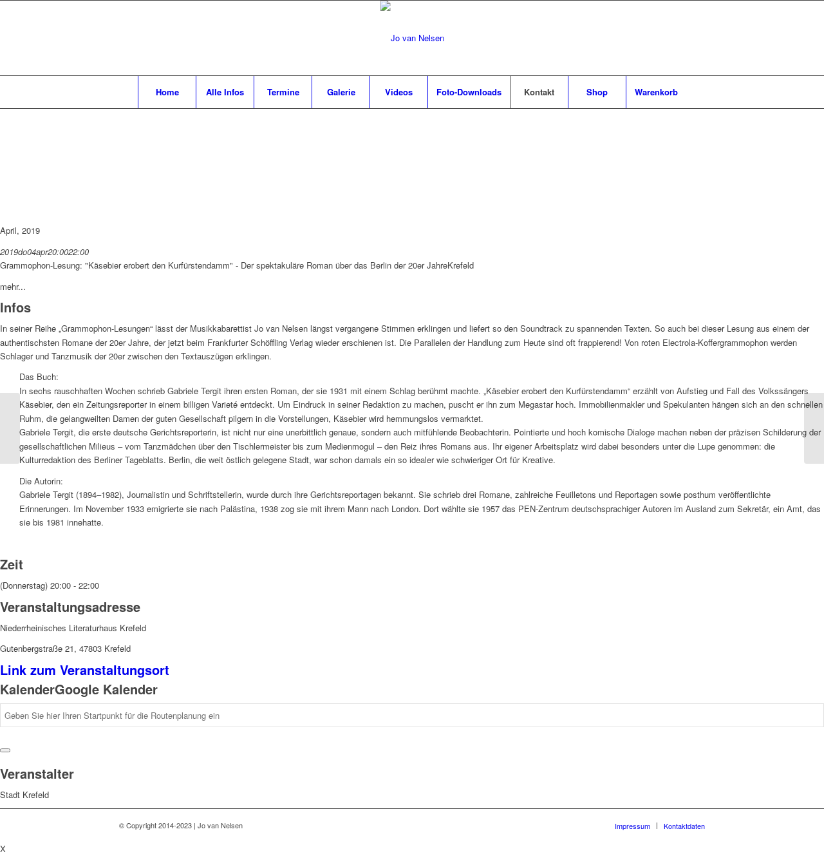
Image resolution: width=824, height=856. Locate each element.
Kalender (27, 689)
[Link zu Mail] (676, 38)
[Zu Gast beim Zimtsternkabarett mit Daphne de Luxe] (10, 428)
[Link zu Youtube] (695, 38)
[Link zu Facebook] (656, 38)
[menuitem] (167, 92)
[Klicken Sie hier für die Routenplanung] (5, 750)
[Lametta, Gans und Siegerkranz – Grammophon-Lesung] (814, 428)
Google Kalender (106, 689)
